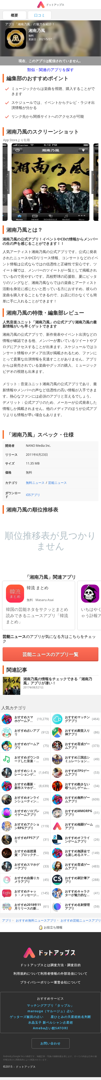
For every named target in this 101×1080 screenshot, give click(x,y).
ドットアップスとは (35, 965)
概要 (14, 15)
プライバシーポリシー (37, 982)
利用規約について (26, 973)
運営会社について (67, 982)
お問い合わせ (50, 1043)
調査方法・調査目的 (66, 965)
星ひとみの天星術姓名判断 (71, 1017)
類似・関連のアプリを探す (50, 69)
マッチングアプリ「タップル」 (50, 1005)
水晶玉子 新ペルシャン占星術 (50, 1022)
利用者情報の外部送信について (64, 973)
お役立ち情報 (53, 927)
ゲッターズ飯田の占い (27, 1017)
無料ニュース (35, 482)
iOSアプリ (33, 495)
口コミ (39, 15)
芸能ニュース (57, 482)
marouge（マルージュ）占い (50, 1011)
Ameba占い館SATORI (50, 1028)
